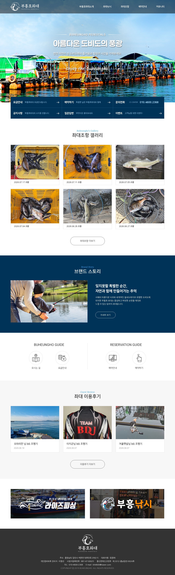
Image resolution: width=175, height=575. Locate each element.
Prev (10, 61)
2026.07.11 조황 (74, 182)
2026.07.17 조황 (21, 182)
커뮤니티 (160, 6)
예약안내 (142, 6)
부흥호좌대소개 (86, 6)
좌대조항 (125, 6)
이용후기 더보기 (87, 464)
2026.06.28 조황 (74, 226)
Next (165, 61)
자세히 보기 (105, 315)
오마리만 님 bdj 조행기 (26, 443)
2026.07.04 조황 (21, 226)
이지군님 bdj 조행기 (76, 443)
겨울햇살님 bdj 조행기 (130, 443)
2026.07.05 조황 (126, 182)
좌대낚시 (107, 6)
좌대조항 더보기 (87, 241)
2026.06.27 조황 (126, 226)
